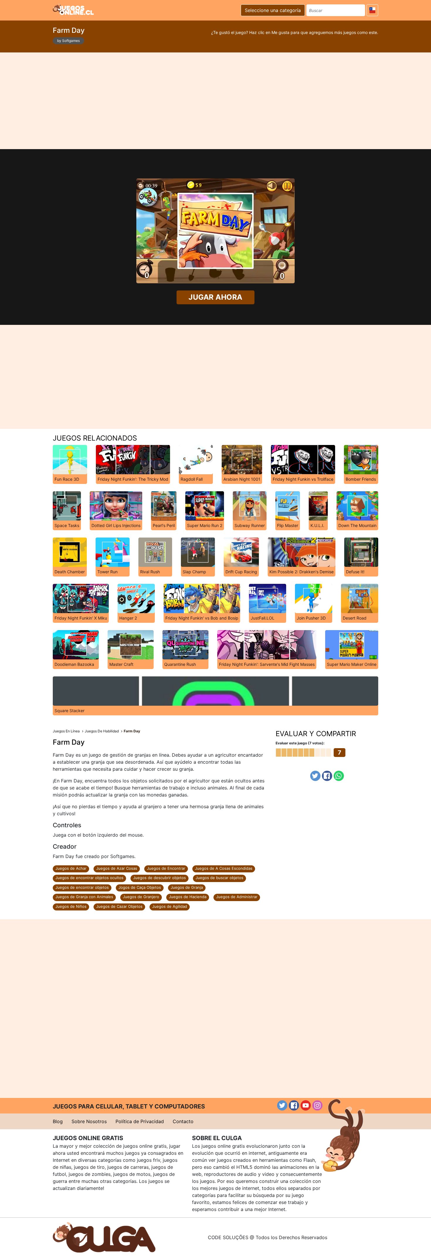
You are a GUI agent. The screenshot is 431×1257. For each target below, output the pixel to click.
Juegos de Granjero (141, 896)
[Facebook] (327, 776)
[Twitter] (315, 776)
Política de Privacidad (140, 1121)
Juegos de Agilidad (169, 906)
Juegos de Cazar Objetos (119, 906)
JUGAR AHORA (215, 297)
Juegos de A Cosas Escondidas (223, 868)
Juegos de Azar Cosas (116, 868)
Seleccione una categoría (273, 10)
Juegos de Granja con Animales (84, 896)
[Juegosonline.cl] (73, 9)
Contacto (183, 1121)
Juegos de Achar (70, 868)
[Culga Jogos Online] (104, 1237)
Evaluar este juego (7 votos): (300, 743)
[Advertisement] (215, 101)
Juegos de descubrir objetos (159, 877)
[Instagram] (317, 1105)
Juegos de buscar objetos (219, 877)
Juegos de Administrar (236, 896)
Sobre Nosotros (89, 1121)
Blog (58, 1121)
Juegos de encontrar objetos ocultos (89, 877)
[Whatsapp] (339, 776)
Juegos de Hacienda (187, 896)
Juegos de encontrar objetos (82, 887)
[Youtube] (306, 1105)
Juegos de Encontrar (166, 868)
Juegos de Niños (70, 906)
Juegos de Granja (187, 887)
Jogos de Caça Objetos (139, 887)
